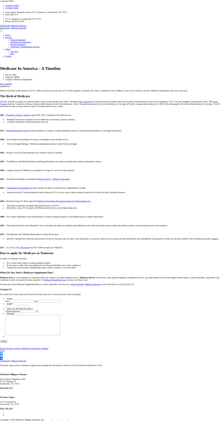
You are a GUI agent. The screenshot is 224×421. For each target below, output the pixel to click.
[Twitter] (112, 356)
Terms (48, 420)
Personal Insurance (18, 40)
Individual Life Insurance (20, 42)
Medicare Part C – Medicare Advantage (53, 179)
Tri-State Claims (11, 8)
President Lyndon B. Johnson (18, 115)
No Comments (6, 84)
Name (10, 299)
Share (2, 351)
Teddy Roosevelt (85, 102)
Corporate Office (12, 5)
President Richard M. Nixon (17, 131)
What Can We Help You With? (20, 309)
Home (7, 35)
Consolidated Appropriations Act (19, 188)
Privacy (55, 420)
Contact (8, 56)
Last (35, 301)
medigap (44, 348)
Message (11, 314)
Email (10, 304)
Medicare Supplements (31, 348)
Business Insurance (18, 44)
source (215, 239)
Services (8, 37)
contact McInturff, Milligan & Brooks (85, 284)
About (7, 49)
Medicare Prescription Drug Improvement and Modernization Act (64, 201)
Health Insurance (7, 348)
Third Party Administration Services (25, 47)
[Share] (112, 358)
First (7, 301)
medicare (18, 348)
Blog (12, 54)
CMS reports (24, 247)
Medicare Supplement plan (55, 280)
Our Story (14, 51)
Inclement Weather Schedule (80, 420)
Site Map (63, 420)
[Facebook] (112, 353)
